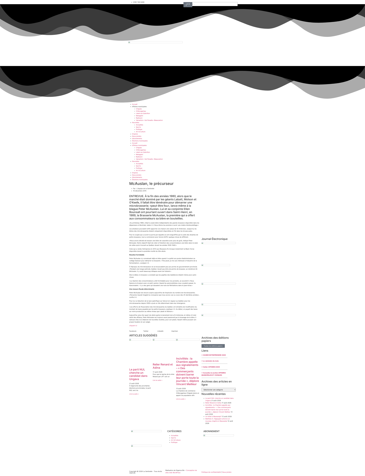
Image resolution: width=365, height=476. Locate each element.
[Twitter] (191, 4)
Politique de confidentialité (211, 472)
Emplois (135, 134)
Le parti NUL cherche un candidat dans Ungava (138, 374)
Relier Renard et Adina (163, 366)
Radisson (139, 118)
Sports (138, 127)
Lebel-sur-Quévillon (143, 113)
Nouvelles (135, 122)
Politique (139, 129)
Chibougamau (141, 111)
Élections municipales (140, 141)
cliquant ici (133, 325)
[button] (136, 331)
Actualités (139, 125)
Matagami (139, 116)
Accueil (134, 104)
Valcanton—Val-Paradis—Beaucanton (149, 120)
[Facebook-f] (185, 4)
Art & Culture (140, 132)
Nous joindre (136, 136)
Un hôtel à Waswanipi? (213, 416)
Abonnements (137, 138)
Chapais (139, 109)
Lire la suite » (134, 394)
